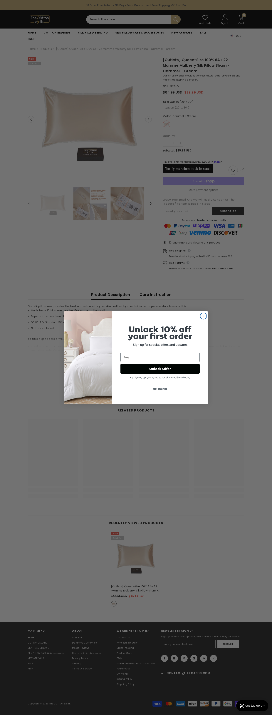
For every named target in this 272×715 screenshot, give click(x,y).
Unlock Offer (160, 368)
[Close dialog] (203, 316)
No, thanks (160, 388)
